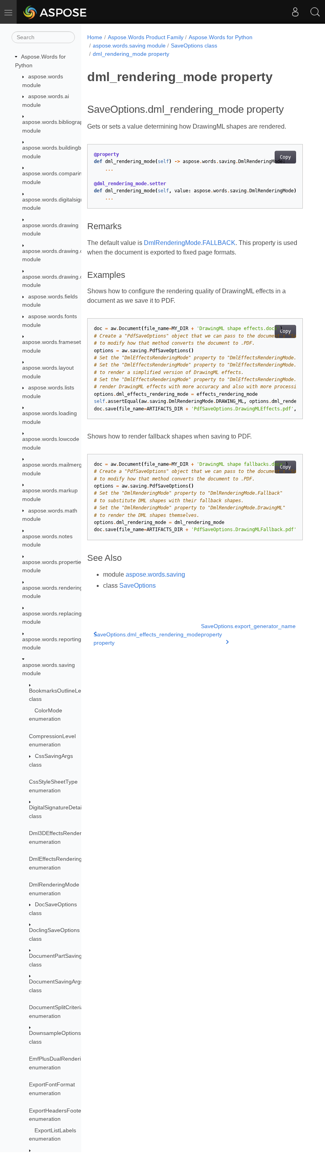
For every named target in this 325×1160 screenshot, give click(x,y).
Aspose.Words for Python (220, 37)
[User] (295, 12)
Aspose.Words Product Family (146, 37)
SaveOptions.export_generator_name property (248, 630)
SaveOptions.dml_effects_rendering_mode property (147, 638)
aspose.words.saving (155, 574)
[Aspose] (55, 12)
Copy (285, 157)
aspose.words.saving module (129, 45)
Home (94, 37)
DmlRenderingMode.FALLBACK (189, 242)
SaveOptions (137, 585)
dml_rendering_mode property (131, 54)
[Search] (315, 12)
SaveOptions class (194, 45)
